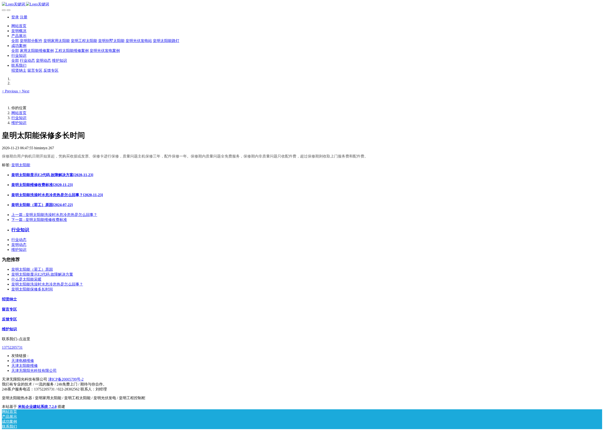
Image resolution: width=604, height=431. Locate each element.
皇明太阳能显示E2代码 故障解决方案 (42, 274)
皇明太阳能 (20, 165)
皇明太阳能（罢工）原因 (32, 269)
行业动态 (18, 240)
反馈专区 (9, 319)
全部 (15, 41)
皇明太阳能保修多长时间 (32, 289)
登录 (15, 17)
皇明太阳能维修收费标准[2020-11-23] (42, 185)
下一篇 (39, 220)
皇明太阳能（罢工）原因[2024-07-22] (42, 205)
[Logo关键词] (302, 4)
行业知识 (18, 118)
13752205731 (12, 347)
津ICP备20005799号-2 (66, 379)
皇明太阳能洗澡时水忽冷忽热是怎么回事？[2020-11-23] (57, 195)
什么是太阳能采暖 (26, 279)
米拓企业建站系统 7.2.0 (37, 407)
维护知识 (18, 123)
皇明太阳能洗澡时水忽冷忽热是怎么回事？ (47, 284)
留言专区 (9, 309)
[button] (10, 91)
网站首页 (18, 26)
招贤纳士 (9, 299)
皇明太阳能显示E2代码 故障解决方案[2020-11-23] (52, 175)
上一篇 (54, 215)
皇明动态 (18, 245)
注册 (23, 17)
